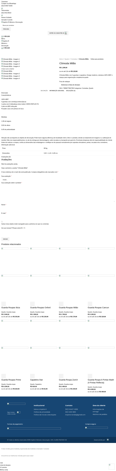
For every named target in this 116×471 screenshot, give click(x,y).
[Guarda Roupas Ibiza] (14, 261)
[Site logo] (12, 22)
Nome (3, 204)
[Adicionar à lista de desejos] (13, 304)
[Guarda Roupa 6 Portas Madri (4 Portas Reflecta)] (101, 333)
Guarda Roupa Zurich (68, 380)
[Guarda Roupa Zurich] (72, 333)
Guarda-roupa (10, 312)
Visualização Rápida (8, 304)
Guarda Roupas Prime (11, 380)
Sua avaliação (6, 176)
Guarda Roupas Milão (68, 307)
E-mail (3, 213)
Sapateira (38, 384)
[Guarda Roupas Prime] (14, 333)
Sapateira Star (36, 380)
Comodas (74, 59)
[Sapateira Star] (43, 333)
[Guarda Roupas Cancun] (101, 261)
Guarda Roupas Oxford (40, 307)
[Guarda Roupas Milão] (72, 261)
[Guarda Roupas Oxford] (43, 261)
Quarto (67, 59)
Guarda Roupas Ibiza (10, 307)
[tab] (44, 91)
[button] (3, 304)
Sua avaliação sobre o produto (11, 183)
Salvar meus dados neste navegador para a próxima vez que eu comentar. (25, 224)
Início (61, 59)
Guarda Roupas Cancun (98, 307)
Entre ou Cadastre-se (56, 33)
